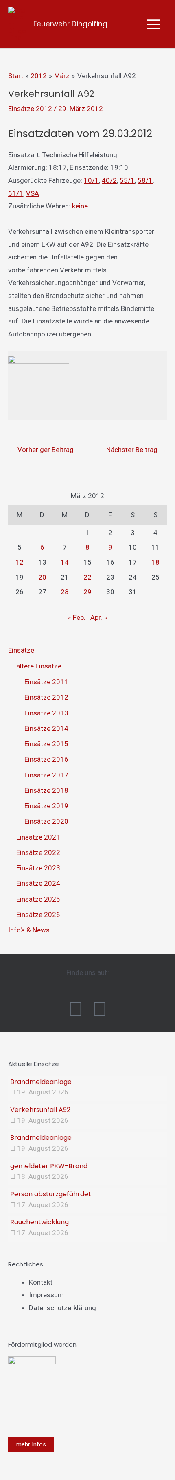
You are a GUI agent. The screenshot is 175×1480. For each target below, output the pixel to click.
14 (65, 562)
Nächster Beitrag (136, 449)
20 (42, 577)
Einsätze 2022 (38, 852)
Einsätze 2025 (38, 899)
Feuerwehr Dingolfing (70, 24)
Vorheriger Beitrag (41, 449)
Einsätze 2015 (46, 744)
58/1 (145, 180)
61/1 (15, 193)
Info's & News (29, 930)
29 (87, 592)
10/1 (91, 180)
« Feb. (76, 617)
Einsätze (21, 650)
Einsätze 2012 (30, 109)
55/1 (127, 180)
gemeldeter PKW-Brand (49, 1166)
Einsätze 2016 (46, 759)
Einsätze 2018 (46, 790)
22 (87, 577)
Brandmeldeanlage (41, 1081)
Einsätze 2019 (46, 806)
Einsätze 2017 (46, 775)
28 (65, 592)
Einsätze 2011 (46, 682)
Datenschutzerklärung (62, 1308)
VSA (32, 193)
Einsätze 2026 (38, 914)
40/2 (109, 180)
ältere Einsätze (38, 666)
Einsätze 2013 (46, 713)
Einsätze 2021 (38, 837)
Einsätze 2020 (46, 821)
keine (80, 206)
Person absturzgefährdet (50, 1194)
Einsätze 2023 (38, 868)
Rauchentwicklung (39, 1222)
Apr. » (98, 617)
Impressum (46, 1295)
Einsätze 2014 (46, 728)
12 (19, 562)
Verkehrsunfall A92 (40, 1109)
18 (155, 562)
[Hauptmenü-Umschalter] (153, 24)
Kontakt (40, 1282)
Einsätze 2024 (38, 883)
